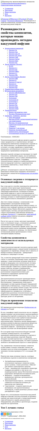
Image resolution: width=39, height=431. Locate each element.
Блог (6, 14)
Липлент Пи (13, 94)
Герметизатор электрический (19, 131)
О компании (9, 8)
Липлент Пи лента (15, 55)
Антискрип (13, 98)
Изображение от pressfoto (29, 173)
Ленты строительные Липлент (15, 77)
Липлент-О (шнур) (15, 82)
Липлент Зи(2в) (14, 59)
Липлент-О (12, 80)
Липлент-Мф (13, 78)
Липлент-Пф (13, 85)
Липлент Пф (13, 96)
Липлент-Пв (13, 70)
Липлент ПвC (13, 61)
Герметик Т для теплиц (17, 128)
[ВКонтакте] (2, 414)
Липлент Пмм (13, 108)
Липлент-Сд (13, 68)
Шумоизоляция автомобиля (14, 91)
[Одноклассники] (5, 414)
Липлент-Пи (13, 87)
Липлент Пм (13, 105)
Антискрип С (13, 101)
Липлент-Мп (13, 75)
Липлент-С (12, 84)
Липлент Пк (13, 103)
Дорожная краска (11, 110)
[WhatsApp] (7, 414)
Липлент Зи (13, 50)
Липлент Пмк (13, 107)
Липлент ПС (13, 62)
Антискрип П (13, 100)
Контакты (8, 15)
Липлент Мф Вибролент (17, 93)
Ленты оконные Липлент (13, 64)
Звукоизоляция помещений (14, 48)
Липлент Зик (13, 52)
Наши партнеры (10, 12)
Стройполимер (13, 4)
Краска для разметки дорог (18, 112)
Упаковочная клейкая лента (14, 89)
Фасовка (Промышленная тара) (19, 114)
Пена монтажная (14, 117)
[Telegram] (10, 414)
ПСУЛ (11, 66)
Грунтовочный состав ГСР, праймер (21, 133)
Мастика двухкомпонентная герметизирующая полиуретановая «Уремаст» (21, 124)
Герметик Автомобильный (18, 130)
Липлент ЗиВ (13, 57)
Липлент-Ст (13, 73)
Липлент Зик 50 (14, 54)
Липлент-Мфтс (14, 71)
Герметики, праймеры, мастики (15, 116)
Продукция (8, 10)
